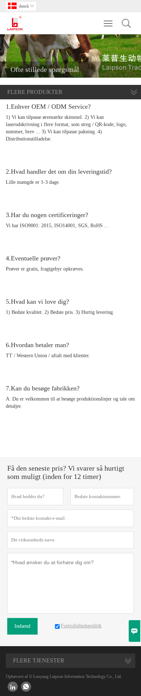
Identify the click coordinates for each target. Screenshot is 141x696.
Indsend (22, 626)
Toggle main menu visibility (108, 23)
